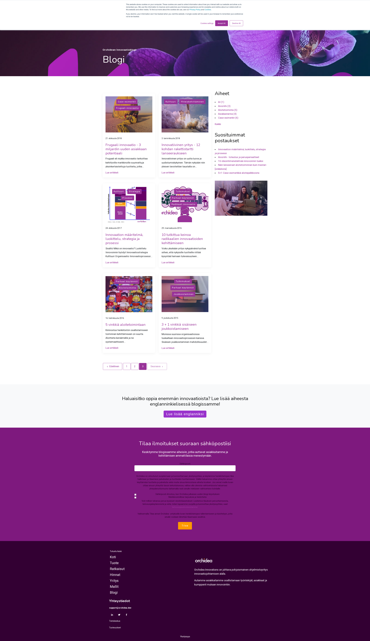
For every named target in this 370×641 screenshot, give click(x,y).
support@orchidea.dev (120, 608)
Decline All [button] (236, 23)
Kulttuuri (171, 102)
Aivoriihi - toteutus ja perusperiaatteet (238, 157)
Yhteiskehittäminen (192, 102)
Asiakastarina (227, 113)
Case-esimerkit (127, 102)
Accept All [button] (221, 23)
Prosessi (127, 198)
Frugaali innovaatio (127, 108)
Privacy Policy (195, 9)
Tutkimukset (183, 191)
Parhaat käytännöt (183, 198)
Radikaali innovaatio (184, 204)
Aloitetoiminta (127, 288)
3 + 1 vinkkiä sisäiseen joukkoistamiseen (179, 326)
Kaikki (218, 124)
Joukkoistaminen (184, 294)
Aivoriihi (224, 105)
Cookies (208, 9)
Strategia (134, 191)
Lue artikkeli (112, 172)
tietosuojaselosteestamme (185, 507)
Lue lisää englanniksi (185, 414)
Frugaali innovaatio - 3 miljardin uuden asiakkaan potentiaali (126, 149)
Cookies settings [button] (206, 23)
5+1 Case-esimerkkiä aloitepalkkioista (238, 172)
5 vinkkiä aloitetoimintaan (126, 324)
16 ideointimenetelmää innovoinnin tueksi (240, 161)
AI (221, 102)
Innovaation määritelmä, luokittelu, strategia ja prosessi (124, 238)
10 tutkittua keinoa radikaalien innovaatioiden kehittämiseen (182, 238)
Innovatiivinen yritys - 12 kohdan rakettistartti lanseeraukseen (181, 149)
